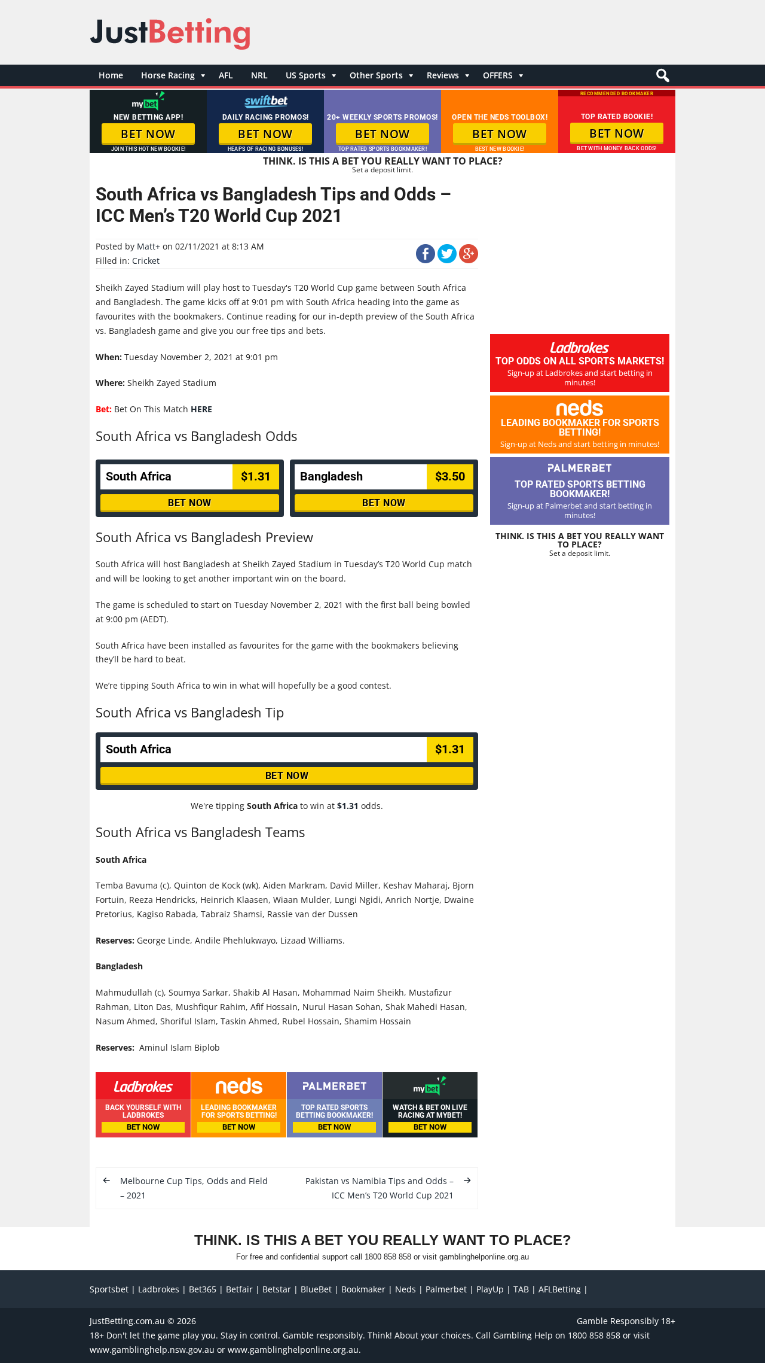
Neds (405, 1289)
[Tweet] (447, 260)
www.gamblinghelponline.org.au (293, 1349)
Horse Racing (168, 75)
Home (111, 75)
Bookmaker (363, 1289)
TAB (521, 1289)
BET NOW (148, 134)
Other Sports (376, 75)
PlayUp (490, 1289)
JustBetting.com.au (127, 1321)
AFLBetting (559, 1289)
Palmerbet (446, 1289)
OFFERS (498, 75)
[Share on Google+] (468, 260)
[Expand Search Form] (661, 79)
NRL (259, 75)
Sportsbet (109, 1289)
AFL (226, 75)
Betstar (276, 1289)
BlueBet (316, 1289)
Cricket (146, 260)
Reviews (443, 75)
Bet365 (202, 1289)
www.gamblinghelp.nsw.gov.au (152, 1349)
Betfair (239, 1289)
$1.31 (348, 805)
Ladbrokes (158, 1289)
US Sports (306, 75)
